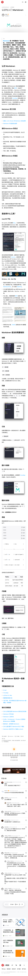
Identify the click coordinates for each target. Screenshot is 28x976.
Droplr (5, 690)
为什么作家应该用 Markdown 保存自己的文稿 (14, 711)
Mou (14, 223)
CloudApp (14, 98)
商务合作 (14, 969)
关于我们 (19, 969)
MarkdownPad (7, 286)
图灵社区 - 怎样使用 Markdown (11, 724)
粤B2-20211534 (7, 973)
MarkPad (19, 286)
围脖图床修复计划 (7, 698)
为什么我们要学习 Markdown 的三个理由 (13, 726)
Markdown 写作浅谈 (8, 714)
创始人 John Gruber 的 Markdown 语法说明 (14, 121)
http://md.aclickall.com (10, 847)
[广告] (14, 770)
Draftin (13, 324)
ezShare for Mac (7, 695)
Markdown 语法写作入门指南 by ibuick (13, 729)
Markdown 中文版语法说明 (10, 123)
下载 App (3, 969)
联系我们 (9, 969)
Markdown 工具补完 (8, 716)
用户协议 (24, 969)
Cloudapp (5, 692)
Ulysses (13, 257)
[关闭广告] (24, 768)
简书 (15, 88)
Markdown (6, 41)
